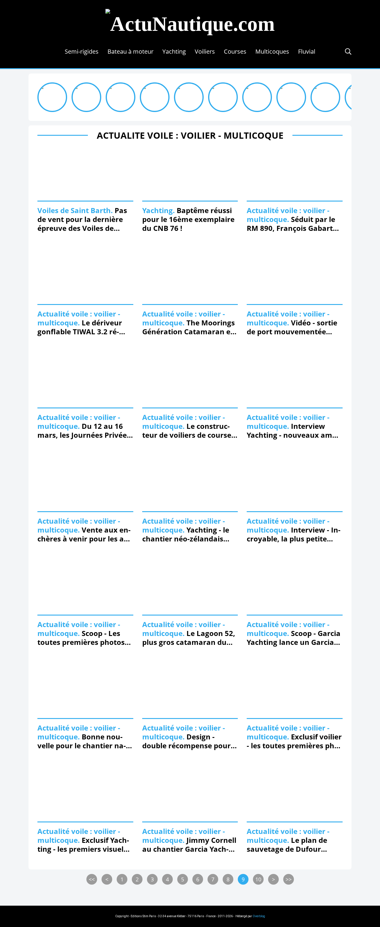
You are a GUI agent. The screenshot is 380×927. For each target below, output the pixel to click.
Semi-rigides (82, 51)
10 (258, 879)
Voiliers (205, 51)
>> (289, 879)
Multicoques (272, 51)
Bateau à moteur (130, 51)
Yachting (174, 51)
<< (92, 879)
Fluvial (306, 51)
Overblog (259, 916)
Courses (235, 51)
